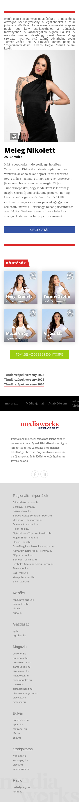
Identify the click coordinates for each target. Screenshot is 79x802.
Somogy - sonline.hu (25, 559)
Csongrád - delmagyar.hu (27, 519)
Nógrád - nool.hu (23, 555)
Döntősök (16, 263)
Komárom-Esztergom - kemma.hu (32, 550)
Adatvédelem (58, 403)
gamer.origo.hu (21, 666)
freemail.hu (19, 755)
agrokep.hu (19, 635)
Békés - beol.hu (22, 511)
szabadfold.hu (21, 604)
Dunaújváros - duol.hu (26, 524)
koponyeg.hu (20, 760)
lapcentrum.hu (21, 769)
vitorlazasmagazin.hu (25, 693)
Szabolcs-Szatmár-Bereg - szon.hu (33, 563)
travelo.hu (18, 684)
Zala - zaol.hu (21, 581)
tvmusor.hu (19, 701)
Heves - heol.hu (22, 541)
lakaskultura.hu (21, 662)
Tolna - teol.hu (21, 568)
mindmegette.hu (22, 679)
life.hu (16, 733)
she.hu (17, 737)
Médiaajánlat (35, 403)
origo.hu (17, 612)
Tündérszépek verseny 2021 (24, 380)
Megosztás (39, 230)
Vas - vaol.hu (20, 572)
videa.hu (18, 764)
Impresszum (12, 403)
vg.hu (16, 631)
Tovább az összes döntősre (39, 354)
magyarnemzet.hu (23, 599)
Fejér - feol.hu (21, 528)
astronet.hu (19, 653)
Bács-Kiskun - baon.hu (26, 502)
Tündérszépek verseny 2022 (24, 375)
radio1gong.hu (21, 787)
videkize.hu (19, 697)
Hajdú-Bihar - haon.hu (26, 537)
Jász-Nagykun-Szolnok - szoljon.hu (33, 546)
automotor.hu (20, 657)
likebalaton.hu (21, 671)
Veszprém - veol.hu (24, 577)
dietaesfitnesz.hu (23, 688)
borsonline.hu (21, 720)
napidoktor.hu (21, 675)
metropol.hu (20, 728)
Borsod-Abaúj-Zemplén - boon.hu (32, 515)
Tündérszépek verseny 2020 (24, 384)
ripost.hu (18, 724)
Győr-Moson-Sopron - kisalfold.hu (32, 533)
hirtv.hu (17, 608)
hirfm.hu (17, 791)
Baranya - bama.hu (24, 506)
